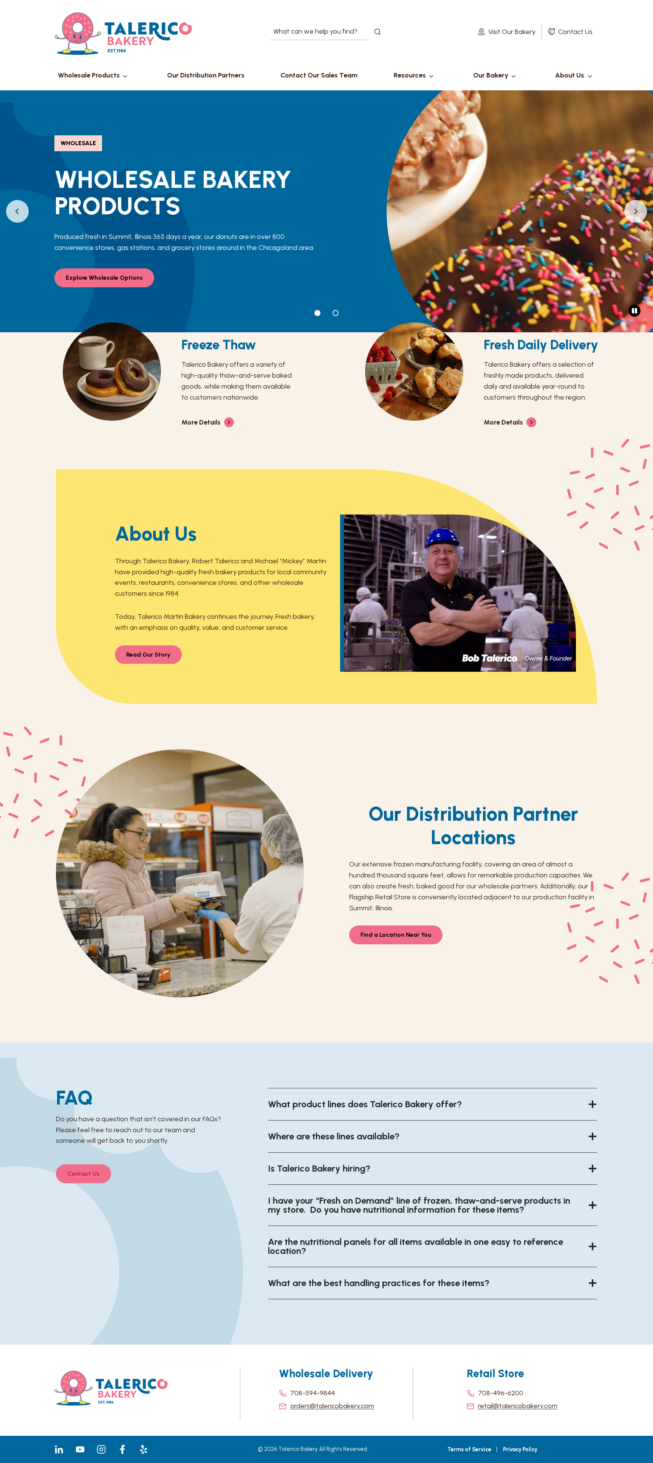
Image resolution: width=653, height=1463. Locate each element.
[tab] (317, 313)
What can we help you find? (308, 32)
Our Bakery (490, 75)
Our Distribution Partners (205, 75)
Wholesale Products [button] (89, 75)
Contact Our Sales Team (318, 75)
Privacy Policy (520, 1449)
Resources (410, 75)
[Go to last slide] (17, 211)
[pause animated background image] (634, 311)
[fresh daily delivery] (478, 376)
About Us (569, 75)
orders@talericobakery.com (332, 1406)
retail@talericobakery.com (517, 1406)
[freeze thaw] (175, 376)
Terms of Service (469, 1449)
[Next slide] (635, 211)
